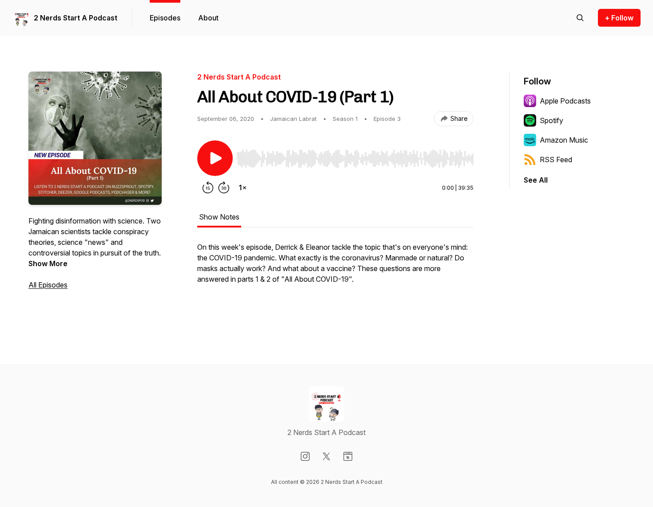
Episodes (165, 17)
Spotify (551, 120)
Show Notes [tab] (219, 216)
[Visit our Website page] (347, 456)
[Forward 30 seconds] (224, 187)
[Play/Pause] (215, 158)
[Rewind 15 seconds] (208, 187)
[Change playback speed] (242, 187)
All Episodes (48, 284)
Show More (48, 263)
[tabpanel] (335, 278)
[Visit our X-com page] (326, 456)
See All (536, 180)
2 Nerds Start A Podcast (75, 17)
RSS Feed (556, 159)
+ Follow (619, 17)
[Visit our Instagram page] (305, 456)
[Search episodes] (580, 17)
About (208, 17)
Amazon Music (564, 140)
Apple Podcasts (565, 100)
